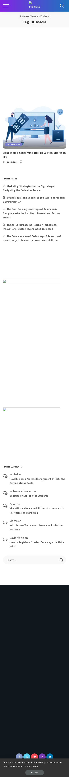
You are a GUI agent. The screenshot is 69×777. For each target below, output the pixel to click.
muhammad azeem (21, 491)
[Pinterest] (34, 756)
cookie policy (31, 765)
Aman (13, 504)
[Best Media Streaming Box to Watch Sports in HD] (34, 127)
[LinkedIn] (49, 756)
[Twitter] (26, 756)
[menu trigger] (7, 6)
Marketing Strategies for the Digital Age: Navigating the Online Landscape (28, 188)
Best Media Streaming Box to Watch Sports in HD (34, 154)
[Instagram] (42, 756)
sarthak (14, 474)
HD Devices (13, 144)
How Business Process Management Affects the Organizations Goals (37, 481)
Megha (14, 521)
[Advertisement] (34, 64)
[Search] (62, 6)
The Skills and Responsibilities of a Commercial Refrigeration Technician (37, 511)
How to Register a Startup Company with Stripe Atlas (37, 544)
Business (12, 161)
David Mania (17, 537)
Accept (34, 772)
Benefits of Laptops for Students (29, 496)
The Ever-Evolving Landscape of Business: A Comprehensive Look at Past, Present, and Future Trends (31, 213)
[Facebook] (19, 756)
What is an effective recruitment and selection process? (36, 528)
